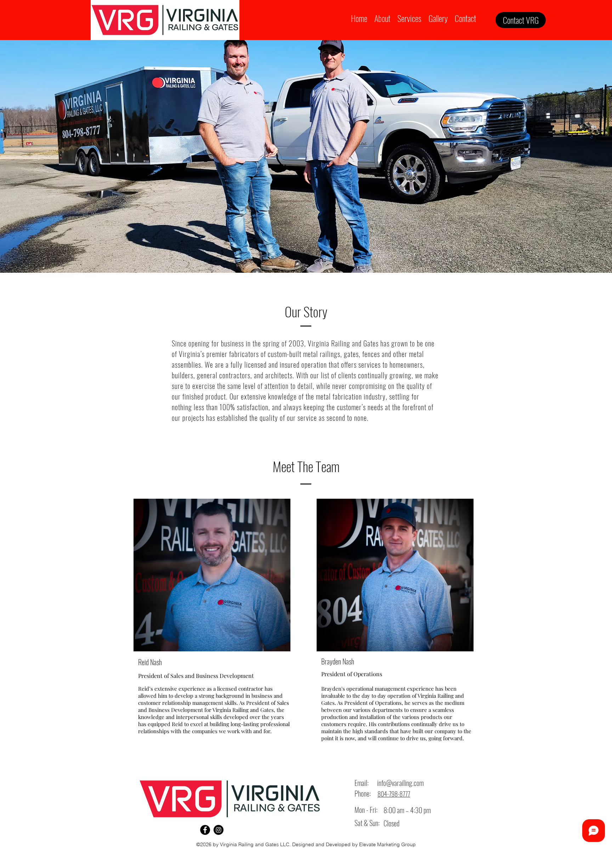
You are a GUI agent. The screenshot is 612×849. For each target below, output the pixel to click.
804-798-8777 (394, 793)
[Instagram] (218, 830)
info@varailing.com (400, 782)
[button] (409, 17)
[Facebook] (205, 830)
